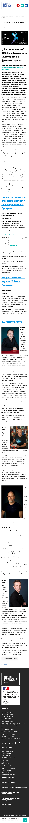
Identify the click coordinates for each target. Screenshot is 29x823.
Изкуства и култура (8, 782)
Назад (5, 664)
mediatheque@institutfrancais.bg (10, 234)
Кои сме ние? (6, 805)
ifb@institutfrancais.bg (7, 718)
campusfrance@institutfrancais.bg (10, 738)
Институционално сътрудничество (14, 787)
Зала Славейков (9, 16)
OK (25, 820)
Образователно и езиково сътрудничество (10, 793)
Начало (3, 16)
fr (22, 5)
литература (4, 24)
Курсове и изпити (7, 778)
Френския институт (7, 67)
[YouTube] (18, 5)
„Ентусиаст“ (11, 192)
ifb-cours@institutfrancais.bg (9, 725)
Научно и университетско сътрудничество (10, 799)
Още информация (12, 821)
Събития (17, 16)
